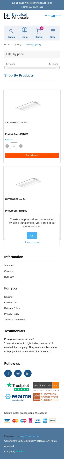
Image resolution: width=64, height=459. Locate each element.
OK (32, 235)
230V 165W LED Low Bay (16, 122)
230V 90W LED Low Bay (15, 199)
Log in (24, 37)
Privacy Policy (11, 313)
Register (8, 296)
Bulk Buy (9, 276)
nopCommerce (29, 436)
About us (9, 265)
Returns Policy (12, 308)
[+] (21, 146)
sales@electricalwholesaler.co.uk (32, 3)
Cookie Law (10, 302)
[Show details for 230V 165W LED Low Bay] (28, 106)
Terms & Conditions (14, 319)
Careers (8, 271)
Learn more (32, 242)
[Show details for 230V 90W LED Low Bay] (28, 183)
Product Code (12, 134)
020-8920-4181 (32, 6)
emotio (19, 451)
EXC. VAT (58, 16)
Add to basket (32, 155)
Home (7, 44)
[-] (7, 146)
